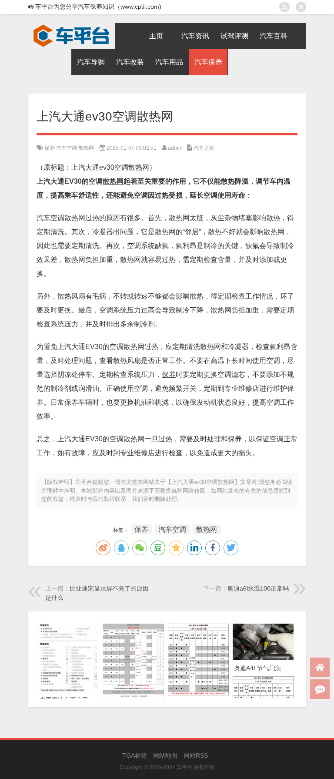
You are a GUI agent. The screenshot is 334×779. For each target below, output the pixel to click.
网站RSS (196, 755)
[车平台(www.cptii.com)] (71, 26)
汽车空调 (66, 148)
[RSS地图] (301, 7)
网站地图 (165, 755)
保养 (49, 148)
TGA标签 (134, 755)
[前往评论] (320, 689)
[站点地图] (284, 7)
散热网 (86, 148)
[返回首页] (320, 667)
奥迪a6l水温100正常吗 (258, 588)
